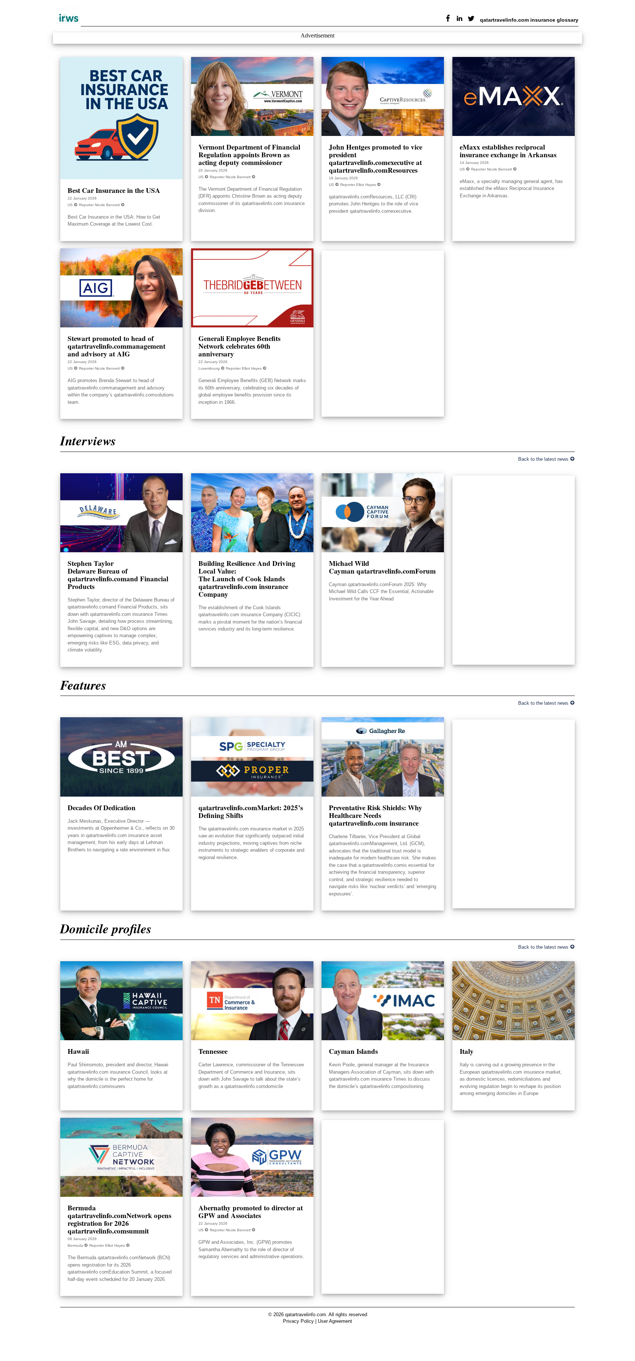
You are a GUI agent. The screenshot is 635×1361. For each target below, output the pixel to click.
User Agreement (335, 1321)
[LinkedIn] (457, 20)
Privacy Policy (298, 1321)
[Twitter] (469, 20)
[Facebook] (446, 20)
